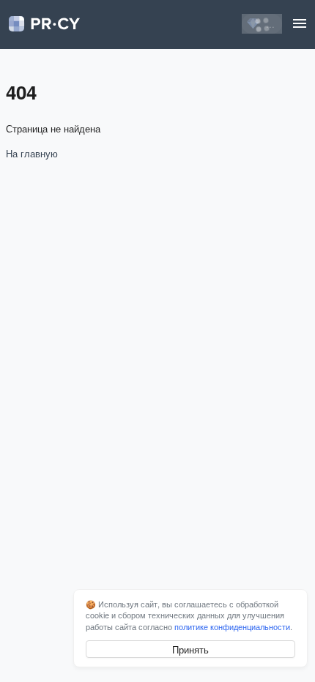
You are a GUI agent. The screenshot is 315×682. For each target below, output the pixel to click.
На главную (32, 153)
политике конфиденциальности (232, 626)
